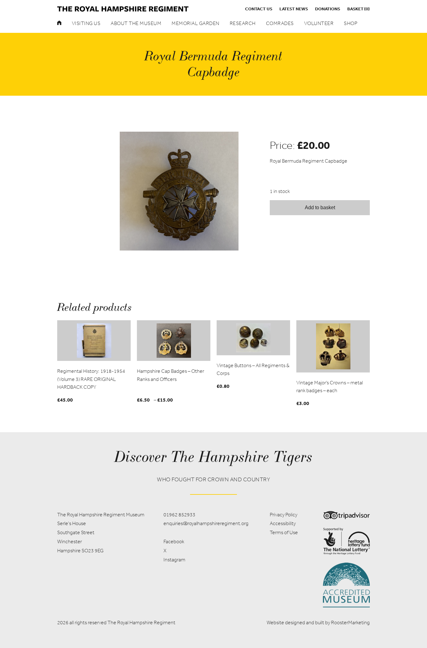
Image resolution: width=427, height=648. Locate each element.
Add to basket (320, 207)
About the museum (136, 23)
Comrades (280, 23)
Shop (350, 23)
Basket (358, 9)
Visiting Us (86, 23)
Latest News (293, 9)
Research (243, 23)
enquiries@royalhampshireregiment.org (206, 523)
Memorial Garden (195, 23)
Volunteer (319, 23)
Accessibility (283, 523)
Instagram (174, 560)
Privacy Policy (283, 515)
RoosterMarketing (350, 622)
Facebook (173, 541)
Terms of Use (284, 532)
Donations (327, 9)
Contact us (258, 9)
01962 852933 (179, 515)
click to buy (94, 340)
